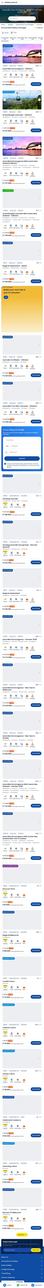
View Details (36, 84)
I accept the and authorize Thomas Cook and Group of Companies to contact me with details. (23, 465)
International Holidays (9, 1261)
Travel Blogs (6, 1273)
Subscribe (35, 1250)
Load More (21, 1235)
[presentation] (4, 53)
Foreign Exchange (7, 1269)
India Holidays (6, 1265)
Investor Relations (8, 1277)
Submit (22, 458)
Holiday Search (11, 2)
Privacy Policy (19, 464)
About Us (4, 1257)
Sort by (6, 32)
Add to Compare (34, 60)
